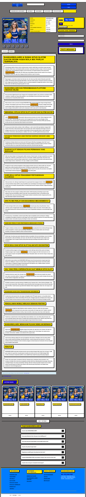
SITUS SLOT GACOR (57, 11)
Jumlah (59, 38)
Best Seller (46, 480)
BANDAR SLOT (13, 486)
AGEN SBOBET (39, 11)
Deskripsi (5, 51)
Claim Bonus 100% (63, 26)
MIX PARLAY (30, 11)
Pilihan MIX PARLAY (62, 34)
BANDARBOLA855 (8, 404)
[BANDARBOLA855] (15, 30)
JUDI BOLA (12, 488)
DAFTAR (68, 4)
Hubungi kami (26, 373)
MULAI (71, 44)
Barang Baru (47, 478)
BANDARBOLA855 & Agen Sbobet (18, 11)
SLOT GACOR (47, 11)
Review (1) (11, 51)
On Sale (46, 476)
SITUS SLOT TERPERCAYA (15, 484)
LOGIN (69, 7)
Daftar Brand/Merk (48, 474)
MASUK (10, 415)
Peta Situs (29, 481)
